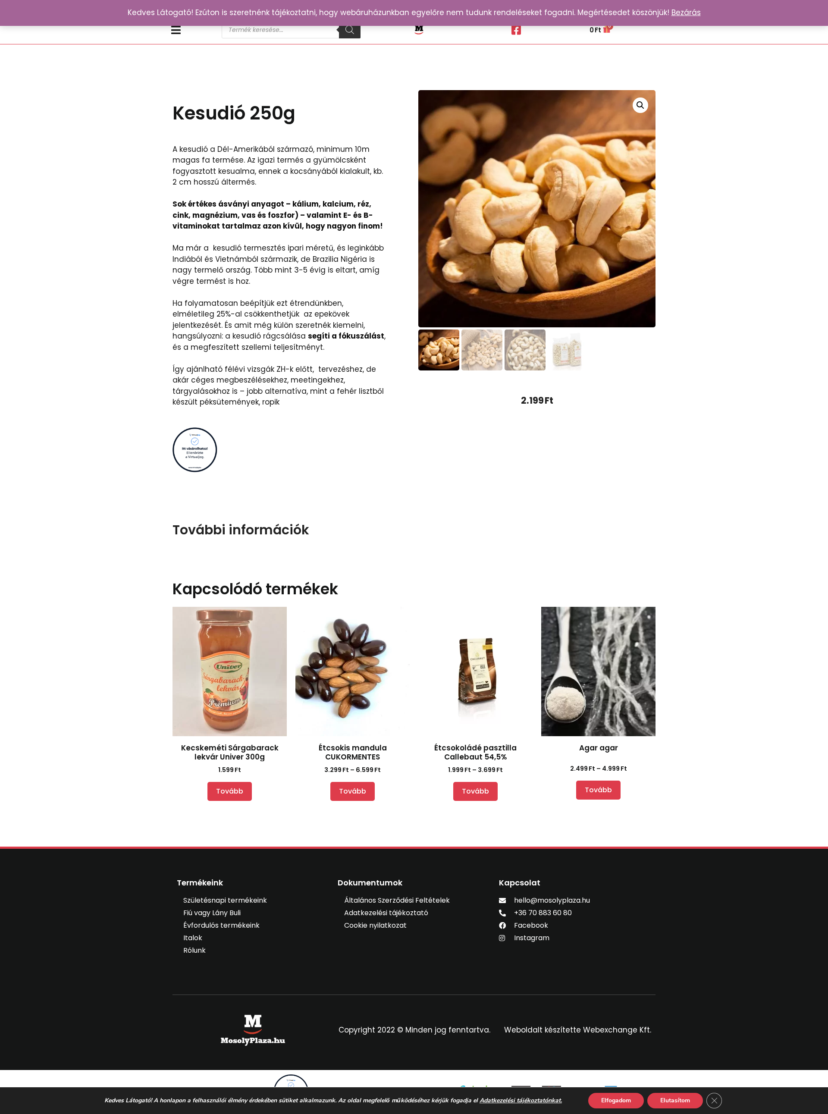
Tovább (229, 791)
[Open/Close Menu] (192, 30)
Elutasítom (675, 1100)
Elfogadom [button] (616, 1100)
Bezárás (686, 12)
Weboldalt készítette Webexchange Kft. (577, 1030)
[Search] (350, 29)
